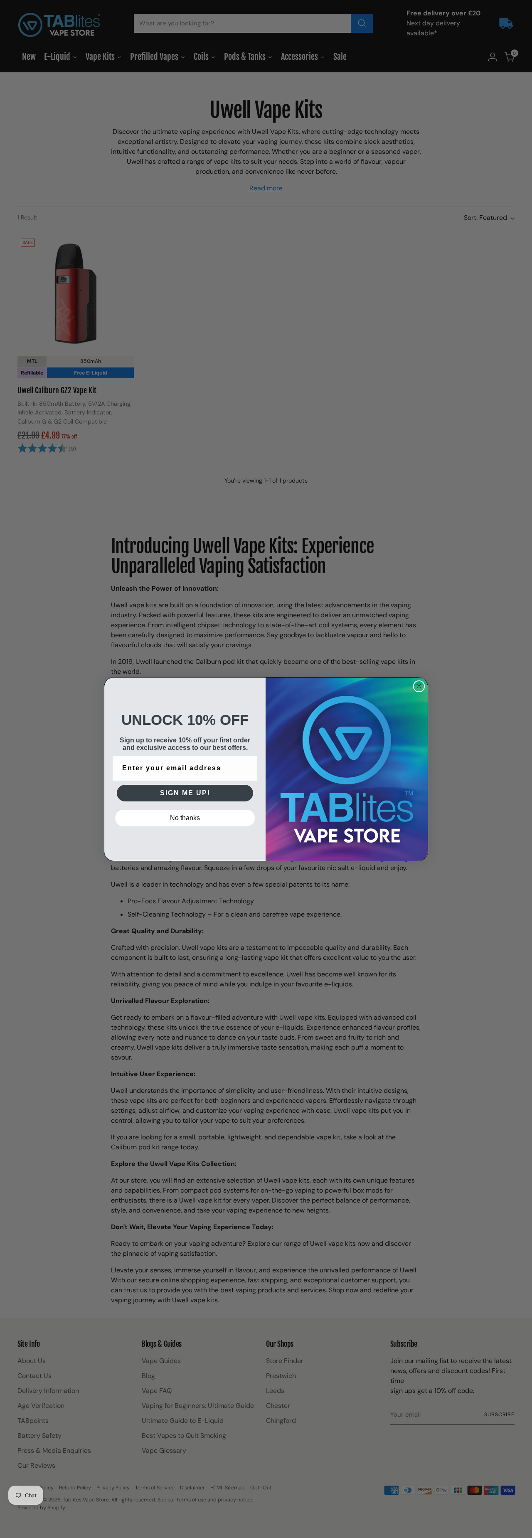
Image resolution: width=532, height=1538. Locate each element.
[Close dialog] (419, 686)
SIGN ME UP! (185, 792)
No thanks (185, 817)
